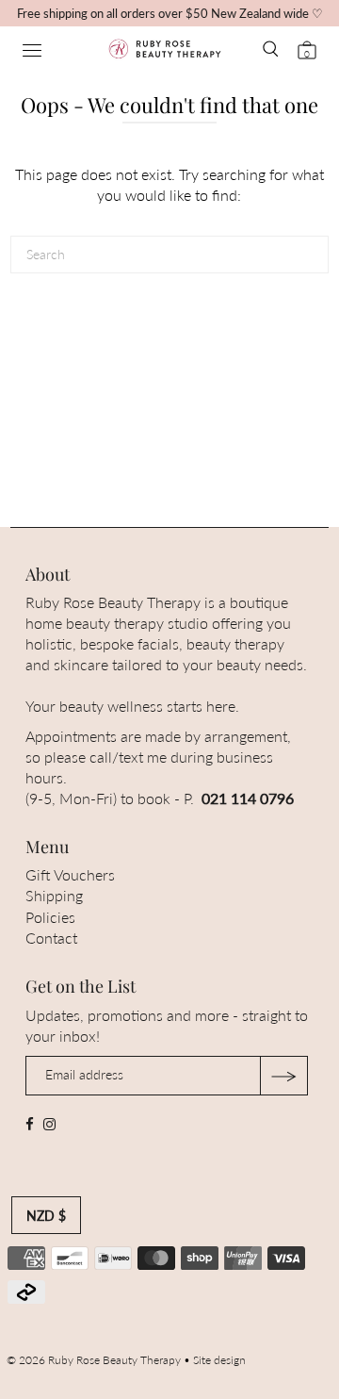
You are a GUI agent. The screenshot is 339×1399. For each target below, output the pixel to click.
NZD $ (46, 1216)
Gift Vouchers (70, 874)
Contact (51, 937)
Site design (219, 1360)
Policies (50, 917)
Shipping (54, 895)
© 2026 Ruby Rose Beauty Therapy (94, 1360)
